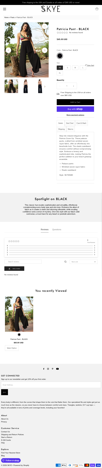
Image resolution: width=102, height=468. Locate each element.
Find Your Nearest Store (10, 453)
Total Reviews (91, 242)
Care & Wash (81, 123)
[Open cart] (97, 9)
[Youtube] (57, 368)
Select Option (12, 348)
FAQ (3, 443)
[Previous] (8, 50)
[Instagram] (48, 368)
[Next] (44, 50)
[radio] (60, 56)
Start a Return (6, 437)
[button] (75, 32)
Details (60, 123)
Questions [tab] (56, 229)
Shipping (61, 129)
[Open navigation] (4, 9)
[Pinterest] (52, 368)
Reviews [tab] (45, 229)
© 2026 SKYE (6, 465)
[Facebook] (43, 368)
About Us (4, 419)
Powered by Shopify (21, 465)
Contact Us (5, 432)
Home (6, 17)
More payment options (75, 115)
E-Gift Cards (6, 440)
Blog (3, 456)
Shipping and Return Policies (12, 434)
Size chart (90, 65)
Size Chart (69, 123)
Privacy (4, 422)
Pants (12, 17)
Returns (70, 129)
